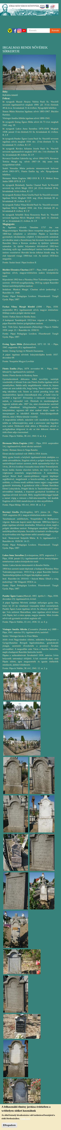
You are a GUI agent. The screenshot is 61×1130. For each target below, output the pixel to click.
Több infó (25, 1118)
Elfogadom (9, 1125)
